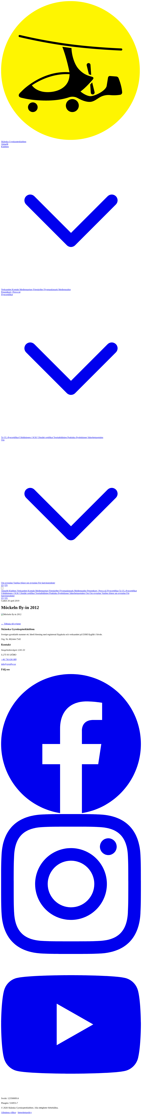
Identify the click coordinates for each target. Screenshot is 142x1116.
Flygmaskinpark (51, 289)
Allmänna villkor (8, 1112)
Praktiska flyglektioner (77, 437)
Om (87, 593)
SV (2, 585)
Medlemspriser (26, 289)
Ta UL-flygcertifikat (10, 437)
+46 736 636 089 (9, 659)
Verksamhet (6, 289)
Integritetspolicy (25, 1112)
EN (6, 585)
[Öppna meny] (2, 588)
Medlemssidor (64, 289)
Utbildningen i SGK (28, 437)
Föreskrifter (38, 289)
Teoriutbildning (60, 437)
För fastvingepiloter (46, 583)
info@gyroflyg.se (8, 664)
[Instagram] (71, 953)
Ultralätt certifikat (45, 437)
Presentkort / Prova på (10, 292)
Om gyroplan (7, 583)
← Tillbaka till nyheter (11, 624)
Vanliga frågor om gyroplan (25, 583)
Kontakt (16, 289)
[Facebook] (71, 813)
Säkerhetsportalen (95, 437)
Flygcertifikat (113, 591)
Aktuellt (4, 144)
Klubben (13, 591)
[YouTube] (71, 1093)
